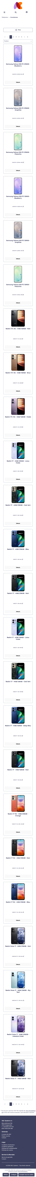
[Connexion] (26, 12)
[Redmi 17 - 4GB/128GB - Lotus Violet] (18, 627)
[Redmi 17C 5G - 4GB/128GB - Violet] (18, 406)
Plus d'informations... (23, 1171)
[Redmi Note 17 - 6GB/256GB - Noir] (18, 935)
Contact (4, 1137)
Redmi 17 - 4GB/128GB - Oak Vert (18, 681)
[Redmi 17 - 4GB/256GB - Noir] (18, 583)
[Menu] (4, 12)
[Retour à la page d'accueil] (18, 5)
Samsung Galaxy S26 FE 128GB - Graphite (18, 241)
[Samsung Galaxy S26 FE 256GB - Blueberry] (18, 53)
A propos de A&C (6, 1134)
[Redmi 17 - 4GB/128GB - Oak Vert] (18, 671)
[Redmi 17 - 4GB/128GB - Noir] (18, 759)
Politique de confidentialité (9, 1148)
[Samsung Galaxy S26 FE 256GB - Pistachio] (18, 141)
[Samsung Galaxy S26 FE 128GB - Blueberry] (18, 186)
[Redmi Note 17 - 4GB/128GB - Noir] (18, 1068)
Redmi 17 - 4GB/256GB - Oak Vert (18, 505)
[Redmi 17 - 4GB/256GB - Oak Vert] (18, 494)
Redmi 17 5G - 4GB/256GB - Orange (18, 815)
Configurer (14, 1174)
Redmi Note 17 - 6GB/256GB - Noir (18, 946)
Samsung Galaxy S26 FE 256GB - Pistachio (18, 153)
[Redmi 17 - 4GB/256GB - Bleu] (18, 538)
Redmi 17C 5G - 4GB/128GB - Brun (18, 373)
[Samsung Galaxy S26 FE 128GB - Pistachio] (18, 274)
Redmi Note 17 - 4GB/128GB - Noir (18, 1078)
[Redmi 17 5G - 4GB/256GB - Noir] (18, 847)
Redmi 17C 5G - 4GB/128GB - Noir (18, 329)
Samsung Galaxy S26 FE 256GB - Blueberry (18, 65)
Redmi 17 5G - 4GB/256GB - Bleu (18, 902)
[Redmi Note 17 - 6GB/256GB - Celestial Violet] (18, 1024)
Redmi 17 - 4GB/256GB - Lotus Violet (18, 462)
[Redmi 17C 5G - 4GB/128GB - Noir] (18, 318)
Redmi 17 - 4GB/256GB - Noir (18, 593)
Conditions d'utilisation (8, 1144)
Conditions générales (7, 1146)
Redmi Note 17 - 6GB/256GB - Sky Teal (18, 991)
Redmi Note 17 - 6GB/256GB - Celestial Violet (18, 1035)
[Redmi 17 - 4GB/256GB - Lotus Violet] (18, 450)
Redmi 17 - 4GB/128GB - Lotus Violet (18, 638)
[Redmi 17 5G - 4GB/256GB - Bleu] (18, 891)
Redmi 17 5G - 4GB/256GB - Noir (18, 858)
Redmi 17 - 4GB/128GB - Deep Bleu (18, 725)
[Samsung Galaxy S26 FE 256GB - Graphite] (18, 97)
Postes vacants (6, 1136)
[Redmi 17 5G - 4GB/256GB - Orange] (18, 803)
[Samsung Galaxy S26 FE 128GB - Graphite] (18, 230)
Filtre (19, 30)
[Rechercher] (15, 12)
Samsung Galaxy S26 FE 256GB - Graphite (18, 109)
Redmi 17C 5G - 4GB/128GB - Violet (18, 417)
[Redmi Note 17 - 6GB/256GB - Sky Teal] (18, 980)
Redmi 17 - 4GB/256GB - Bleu (18, 549)
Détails (18, 82)
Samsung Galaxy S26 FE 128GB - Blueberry (18, 197)
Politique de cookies (7, 1150)
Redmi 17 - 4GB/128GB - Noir (18, 770)
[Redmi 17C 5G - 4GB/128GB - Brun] (18, 362)
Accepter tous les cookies (26, 1174)
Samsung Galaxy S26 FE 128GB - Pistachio (18, 285)
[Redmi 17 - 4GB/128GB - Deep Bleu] (18, 715)
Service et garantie (7, 1157)
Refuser (6, 1174)
